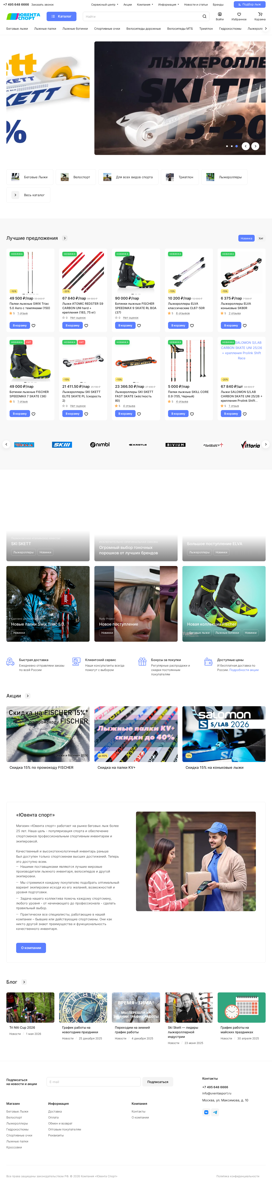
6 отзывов (183, 313)
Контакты (138, 1111)
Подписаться (157, 1082)
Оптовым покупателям (64, 1129)
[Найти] (204, 16)
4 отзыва (129, 405)
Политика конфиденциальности (237, 1176)
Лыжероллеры (17, 1123)
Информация (58, 1104)
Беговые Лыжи (17, 1111)
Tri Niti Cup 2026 (22, 1027)
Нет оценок (78, 317)
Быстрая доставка (33, 660)
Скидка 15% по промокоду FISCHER (41, 767)
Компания (139, 1104)
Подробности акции (244, 670)
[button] (227, 146)
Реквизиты (56, 1135)
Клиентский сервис (100, 660)
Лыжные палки (17, 1141)
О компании (31, 948)
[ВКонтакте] (206, 1112)
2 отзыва (235, 313)
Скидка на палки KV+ (117, 767)
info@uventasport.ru (216, 1093)
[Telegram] (215, 1112)
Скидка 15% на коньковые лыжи (215, 767)
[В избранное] (33, 325)
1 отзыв (23, 313)
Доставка (55, 1111)
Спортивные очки (19, 1135)
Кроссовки (14, 1147)
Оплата (53, 1117)
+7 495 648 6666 (16, 4)
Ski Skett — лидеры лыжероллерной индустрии (183, 1032)
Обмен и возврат (60, 1123)
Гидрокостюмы (17, 1129)
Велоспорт (14, 1117)
